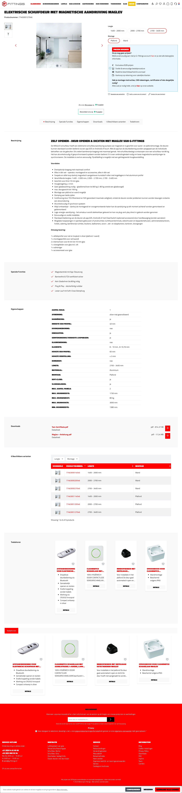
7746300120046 (73, 504)
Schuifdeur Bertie (54, 751)
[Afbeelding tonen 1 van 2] (57, 66)
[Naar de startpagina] (13, 4)
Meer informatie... (62, 789)
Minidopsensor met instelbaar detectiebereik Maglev (126, 570)
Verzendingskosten (100, 751)
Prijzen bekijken (121, 49)
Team (140, 761)
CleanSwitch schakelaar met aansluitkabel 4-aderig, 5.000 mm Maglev (95, 570)
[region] (54, 45)
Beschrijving (50, 121)
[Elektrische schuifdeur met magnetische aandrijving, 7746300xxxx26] (59, 45)
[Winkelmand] (168, 3)
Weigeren (148, 789)
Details (66, 610)
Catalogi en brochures (101, 766)
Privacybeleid (95, 724)
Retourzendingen (99, 748)
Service (95, 763)
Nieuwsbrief (97, 753)
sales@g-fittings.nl (10, 761)
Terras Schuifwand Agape (57, 748)
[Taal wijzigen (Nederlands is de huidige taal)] (179, 4)
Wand (125, 40)
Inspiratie (52, 742)
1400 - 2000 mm (117, 30)
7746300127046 (73, 512)
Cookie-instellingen (146, 748)
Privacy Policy (144, 751)
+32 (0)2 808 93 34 (10, 753)
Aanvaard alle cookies (167, 789)
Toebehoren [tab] (11, 630)
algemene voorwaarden (123, 731)
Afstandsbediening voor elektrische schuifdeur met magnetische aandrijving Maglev (66, 570)
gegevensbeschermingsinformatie (87, 731)
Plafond (114, 40)
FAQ (140, 756)
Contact (96, 746)
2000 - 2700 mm (137, 30)
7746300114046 (73, 496)
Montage (71, 458)
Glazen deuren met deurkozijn (58, 758)
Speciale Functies (66, 121)
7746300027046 (73, 488)
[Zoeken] (156, 3)
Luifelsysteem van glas (56, 746)
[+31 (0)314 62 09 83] (171, 3)
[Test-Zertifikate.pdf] (167, 428)
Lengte (57, 458)
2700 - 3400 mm (157, 30)
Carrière (141, 763)
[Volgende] (102, 45)
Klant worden (98, 758)
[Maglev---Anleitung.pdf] (167, 436)
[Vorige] (15, 45)
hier (152, 55)
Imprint (141, 758)
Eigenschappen (83, 121)
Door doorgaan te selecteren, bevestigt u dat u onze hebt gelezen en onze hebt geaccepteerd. (92, 731)
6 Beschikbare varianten (116, 121)
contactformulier (16, 768)
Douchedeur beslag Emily (57, 756)
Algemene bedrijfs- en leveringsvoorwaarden (109, 761)
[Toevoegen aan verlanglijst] (73, 564)
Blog (140, 746)
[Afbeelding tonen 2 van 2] (61, 66)
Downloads (97, 121)
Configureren (133, 789)
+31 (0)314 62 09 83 (10, 750)
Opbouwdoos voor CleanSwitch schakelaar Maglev (156, 570)
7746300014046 (73, 472)
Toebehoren (134, 121)
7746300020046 (73, 480)
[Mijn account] (164, 3)
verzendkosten (81, 779)
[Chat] (175, 3)
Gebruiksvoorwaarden (107, 724)
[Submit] (110, 719)
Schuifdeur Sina (53, 753)
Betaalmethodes (99, 756)
